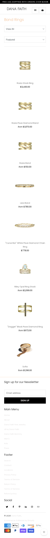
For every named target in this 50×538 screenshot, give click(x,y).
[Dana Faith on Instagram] (32, 506)
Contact (7, 465)
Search (7, 460)
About (6, 420)
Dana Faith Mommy (13, 434)
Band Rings (14, 19)
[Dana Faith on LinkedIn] (26, 506)
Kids (6, 443)
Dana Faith (16, 8)
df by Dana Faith (11, 429)
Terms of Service (12, 479)
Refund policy (10, 493)
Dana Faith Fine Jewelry (15, 424)
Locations (8, 470)
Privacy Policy (10, 474)
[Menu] (35, 10)
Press (6, 448)
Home (7, 415)
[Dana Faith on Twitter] (7, 506)
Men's (6, 438)
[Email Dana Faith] (38, 506)
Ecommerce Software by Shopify (19, 520)
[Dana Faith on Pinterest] (19, 506)
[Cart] (42, 10)
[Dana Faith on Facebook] (13, 506)
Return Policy (10, 484)
